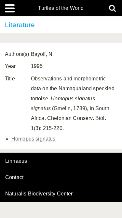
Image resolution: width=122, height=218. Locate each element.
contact (14, 177)
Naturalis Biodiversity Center (39, 193)
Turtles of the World (61, 8)
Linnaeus (16, 161)
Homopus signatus (33, 139)
